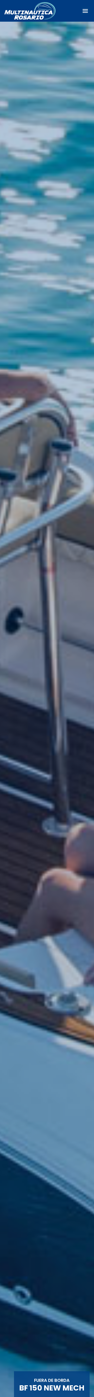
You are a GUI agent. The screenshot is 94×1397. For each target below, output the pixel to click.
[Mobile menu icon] (85, 11)
